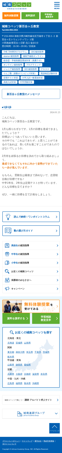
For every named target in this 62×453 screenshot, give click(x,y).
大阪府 (19, 374)
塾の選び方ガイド (23, 230)
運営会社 (37, 441)
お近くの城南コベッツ (22, 271)
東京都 (10, 352)
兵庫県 (10, 374)
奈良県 (44, 374)
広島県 (10, 383)
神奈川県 (20, 352)
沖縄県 (35, 383)
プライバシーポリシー (11, 441)
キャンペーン (18, 288)
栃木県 (10, 356)
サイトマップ (27, 441)
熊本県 (27, 383)
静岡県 (19, 364)
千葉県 (37, 352)
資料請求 (30, 15)
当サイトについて (9, 444)
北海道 (10, 343)
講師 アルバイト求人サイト (28, 400)
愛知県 (27, 364)
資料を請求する (16, 318)
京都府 (27, 374)
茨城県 (46, 352)
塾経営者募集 (49, 441)
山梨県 (10, 364)
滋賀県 (35, 374)
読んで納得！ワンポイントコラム (32, 216)
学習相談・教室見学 (49, 15)
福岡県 (19, 383)
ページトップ (54, 431)
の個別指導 (20, 245)
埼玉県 (29, 352)
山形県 (27, 343)
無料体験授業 (11, 15)
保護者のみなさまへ (21, 280)
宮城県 (19, 343)
